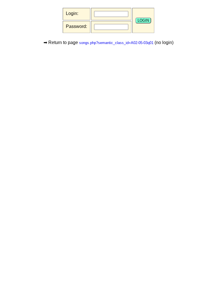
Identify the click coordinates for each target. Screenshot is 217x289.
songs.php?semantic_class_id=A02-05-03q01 (116, 43)
